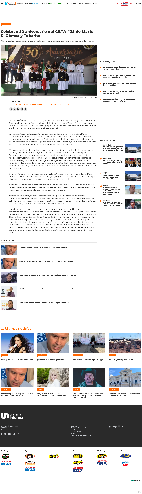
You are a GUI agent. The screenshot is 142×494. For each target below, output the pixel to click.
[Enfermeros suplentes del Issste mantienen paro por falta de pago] (133, 148)
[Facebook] (18, 109)
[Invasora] (6, 456)
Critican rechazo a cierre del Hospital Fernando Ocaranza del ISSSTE (111, 176)
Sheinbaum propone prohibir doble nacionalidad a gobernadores (47, 275)
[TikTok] (18, 434)
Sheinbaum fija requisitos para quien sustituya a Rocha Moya (118, 92)
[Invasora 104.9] (54, 456)
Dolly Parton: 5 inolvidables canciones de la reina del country (51, 394)
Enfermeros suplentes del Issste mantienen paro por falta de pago (113, 148)
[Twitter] (14, 109)
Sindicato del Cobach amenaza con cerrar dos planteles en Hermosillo (88, 360)
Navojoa (96, 3)
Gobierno (6, 24)
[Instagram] (14, 434)
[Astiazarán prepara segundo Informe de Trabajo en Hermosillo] (9, 263)
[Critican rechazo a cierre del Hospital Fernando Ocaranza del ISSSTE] (133, 176)
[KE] (125, 456)
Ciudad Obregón (84, 3)
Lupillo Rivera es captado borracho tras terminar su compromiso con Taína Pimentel (88, 395)
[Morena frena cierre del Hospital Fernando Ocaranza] (133, 162)
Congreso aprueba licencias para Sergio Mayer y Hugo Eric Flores (119, 68)
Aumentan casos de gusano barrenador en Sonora (121, 360)
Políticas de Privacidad (115, 428)
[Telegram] (25, 109)
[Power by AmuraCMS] (136, 481)
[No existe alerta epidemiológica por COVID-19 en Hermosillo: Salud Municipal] (133, 190)
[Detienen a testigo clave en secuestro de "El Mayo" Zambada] (133, 204)
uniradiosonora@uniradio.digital (81, 435)
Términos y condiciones (115, 426)
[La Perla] (125, 463)
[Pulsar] (6, 463)
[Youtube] (9, 434)
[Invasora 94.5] (30, 456)
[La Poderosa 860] (30, 463)
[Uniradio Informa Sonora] (14, 3)
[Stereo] (78, 456)
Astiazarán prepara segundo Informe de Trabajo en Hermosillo (45, 261)
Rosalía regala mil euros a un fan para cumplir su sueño (17, 360)
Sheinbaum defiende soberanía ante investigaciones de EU (44, 303)
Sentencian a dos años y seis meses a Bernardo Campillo (124, 394)
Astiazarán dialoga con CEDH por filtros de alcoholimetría (43, 248)
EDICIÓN (31, 3)
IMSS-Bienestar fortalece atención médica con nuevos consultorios (48, 289)
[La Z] (78, 469)
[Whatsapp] (11, 109)
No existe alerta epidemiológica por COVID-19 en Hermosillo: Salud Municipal (111, 191)
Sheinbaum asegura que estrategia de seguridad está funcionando (119, 76)
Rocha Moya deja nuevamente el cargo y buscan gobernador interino (119, 100)
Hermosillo (71, 3)
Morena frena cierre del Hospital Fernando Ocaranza (113, 162)
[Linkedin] (22, 109)
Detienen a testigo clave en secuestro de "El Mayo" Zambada (113, 203)
